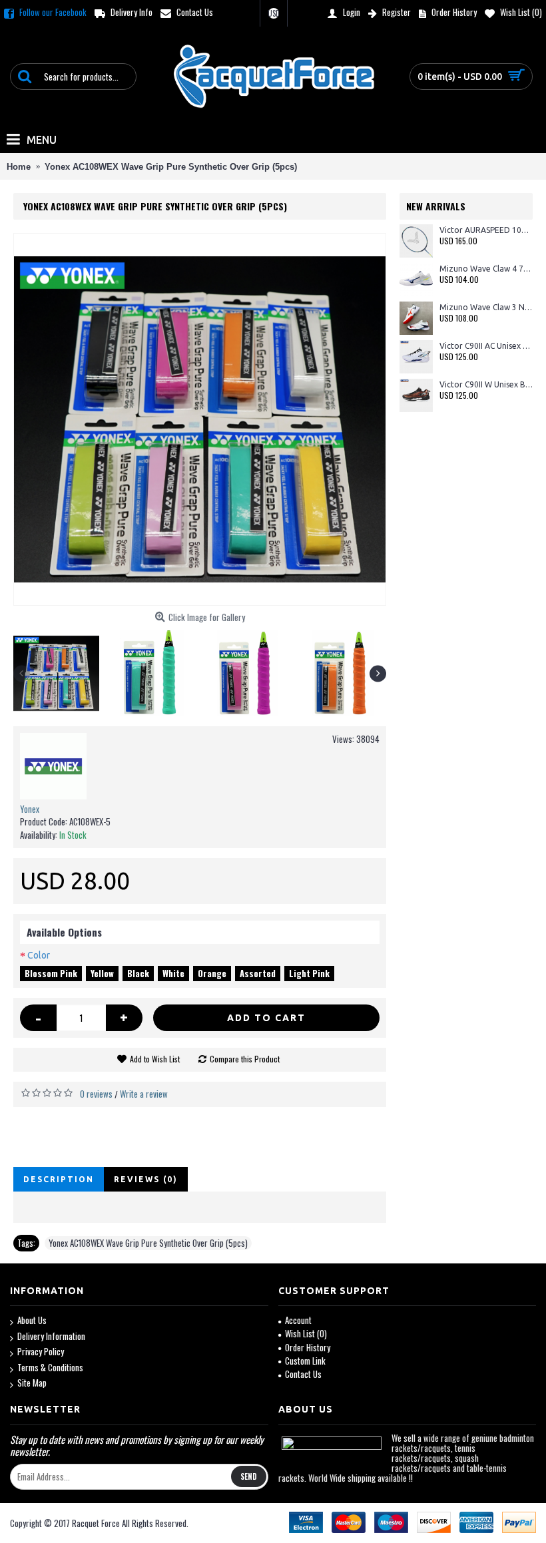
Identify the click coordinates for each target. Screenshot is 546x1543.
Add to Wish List (155, 1058)
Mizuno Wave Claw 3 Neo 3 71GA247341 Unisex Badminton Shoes (486, 307)
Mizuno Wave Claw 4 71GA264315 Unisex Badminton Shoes (486, 268)
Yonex (29, 809)
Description (58, 1179)
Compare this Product (245, 1058)
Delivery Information (51, 1336)
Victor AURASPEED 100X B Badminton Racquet (486, 230)
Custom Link (305, 1361)
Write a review (144, 1093)
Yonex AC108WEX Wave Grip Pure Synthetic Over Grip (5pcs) (148, 1242)
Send (248, 1476)
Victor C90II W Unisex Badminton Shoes (486, 384)
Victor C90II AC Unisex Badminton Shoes (486, 345)
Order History (307, 1347)
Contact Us (303, 1374)
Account (298, 1320)
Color (38, 955)
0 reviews (96, 1093)
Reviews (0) (146, 1179)
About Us (32, 1320)
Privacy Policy (40, 1351)
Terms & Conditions (50, 1367)
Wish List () (306, 1333)
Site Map (32, 1383)
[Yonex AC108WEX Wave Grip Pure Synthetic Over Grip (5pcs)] (199, 419)
